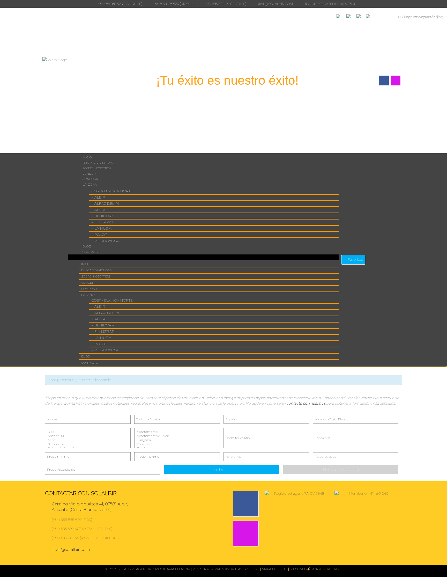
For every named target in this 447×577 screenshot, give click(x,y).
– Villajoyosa (105, 240)
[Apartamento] (177, 432)
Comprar (90, 179)
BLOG (87, 246)
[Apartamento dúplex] (177, 436)
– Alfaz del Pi (105, 203)
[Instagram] (246, 533)
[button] (203, 257)
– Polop (99, 234)
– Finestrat (103, 222)
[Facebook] (246, 504)
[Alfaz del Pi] (88, 436)
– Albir (98, 197)
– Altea (99, 209)
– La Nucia (101, 228)
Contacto (91, 252)
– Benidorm (103, 216)
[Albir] (88, 432)
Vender (89, 174)
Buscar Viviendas (98, 163)
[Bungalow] (177, 440)
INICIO (87, 157)
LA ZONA (90, 184)
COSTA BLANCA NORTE (112, 191)
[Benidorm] (88, 444)
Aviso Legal (248, 569)
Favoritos (355, 259)
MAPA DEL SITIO (274, 569)
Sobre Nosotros (97, 168)
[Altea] (88, 440)
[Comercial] (177, 444)
